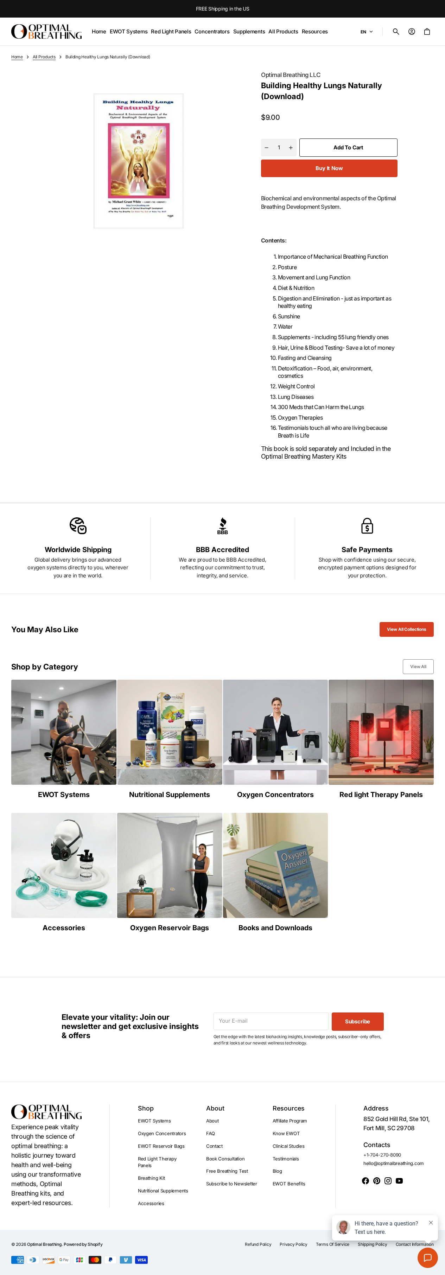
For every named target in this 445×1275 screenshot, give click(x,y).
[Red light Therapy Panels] (381, 739)
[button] (396, 31)
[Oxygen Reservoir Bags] (169, 872)
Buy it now (329, 168)
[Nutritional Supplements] (169, 739)
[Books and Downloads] (275, 872)
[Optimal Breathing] (46, 32)
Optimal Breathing (44, 1244)
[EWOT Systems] (63, 739)
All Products (44, 56)
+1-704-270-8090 (382, 1155)
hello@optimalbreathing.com (393, 1163)
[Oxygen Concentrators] (275, 739)
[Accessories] (63, 872)
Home (17, 56)
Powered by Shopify (83, 1244)
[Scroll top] (436, 1266)
